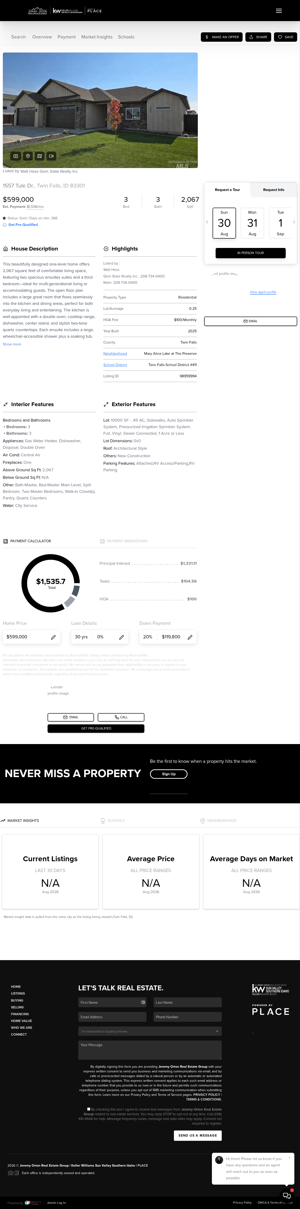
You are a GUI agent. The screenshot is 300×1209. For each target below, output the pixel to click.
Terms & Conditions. (204, 1099)
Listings (18, 994)
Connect (19, 1035)
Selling (17, 1007)
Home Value (21, 1021)
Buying (17, 1001)
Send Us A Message (198, 1136)
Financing (20, 1014)
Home (16, 987)
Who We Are (21, 1028)
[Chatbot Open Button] (286, 1195)
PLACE (143, 1166)
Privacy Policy (206, 1095)
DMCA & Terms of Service (275, 1203)
